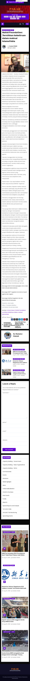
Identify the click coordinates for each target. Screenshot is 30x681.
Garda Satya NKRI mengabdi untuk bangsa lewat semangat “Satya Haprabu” (13, 654)
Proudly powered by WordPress (10, 677)
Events (4, 475)
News (12, 30)
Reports (5, 502)
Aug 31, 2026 (16, 354)
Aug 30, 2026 (16, 364)
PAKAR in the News (8, 492)
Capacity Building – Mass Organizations (14, 465)
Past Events (6, 495)
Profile (4, 499)
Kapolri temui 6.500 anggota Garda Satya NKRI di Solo (19, 373)
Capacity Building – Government (12, 461)
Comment (6, 393)
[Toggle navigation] (20, 24)
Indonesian (19, 0)
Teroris (23, 16)
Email (4, 431)
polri (14, 16)
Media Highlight (6, 30)
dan (18, 18)
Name (5, 422)
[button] (23, 23)
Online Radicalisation (8, 488)
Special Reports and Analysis (11, 506)
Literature (5, 478)
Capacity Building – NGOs (10, 468)
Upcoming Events (8, 516)
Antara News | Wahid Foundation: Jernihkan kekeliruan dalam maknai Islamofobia (14, 312)
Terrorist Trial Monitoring (10, 512)
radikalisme (13, 18)
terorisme (6, 16)
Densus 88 (18, 16)
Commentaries (7, 471)
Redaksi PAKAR (13, 46)
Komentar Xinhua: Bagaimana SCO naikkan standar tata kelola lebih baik (14, 587)
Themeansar (15, 678)
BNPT (11, 16)
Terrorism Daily (7, 509)
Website (5, 440)
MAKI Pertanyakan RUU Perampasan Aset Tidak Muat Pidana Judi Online (20, 353)
